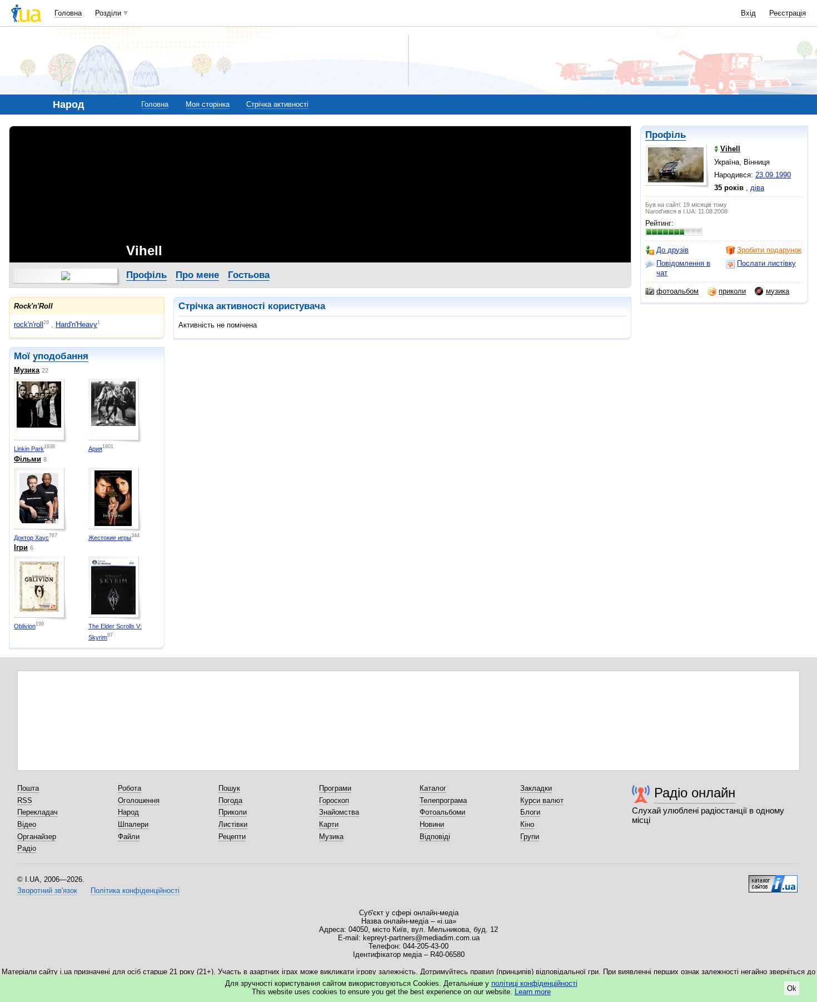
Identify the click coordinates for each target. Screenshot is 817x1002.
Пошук (229, 788)
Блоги (530, 812)
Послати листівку (766, 263)
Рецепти (232, 836)
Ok (791, 988)
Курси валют (542, 800)
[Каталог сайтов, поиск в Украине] (773, 879)
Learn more (533, 992)
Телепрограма (443, 800)
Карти (328, 824)
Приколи (232, 812)
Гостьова (249, 275)
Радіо (26, 848)
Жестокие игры (109, 537)
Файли (129, 836)
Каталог (433, 788)
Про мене (197, 275)
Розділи (108, 13)
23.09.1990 (773, 175)
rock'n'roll (28, 324)
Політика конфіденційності (135, 890)
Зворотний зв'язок (47, 890)
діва (757, 187)
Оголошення (139, 800)
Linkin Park (29, 448)
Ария (95, 448)
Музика (26, 370)
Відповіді (435, 836)
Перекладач (37, 812)
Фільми (27, 459)
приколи (732, 291)
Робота (129, 788)
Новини (432, 824)
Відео (26, 824)
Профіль (665, 135)
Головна (68, 13)
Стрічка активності (277, 104)
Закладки (536, 788)
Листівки (232, 824)
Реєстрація (787, 13)
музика (777, 291)
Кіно (527, 824)
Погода (230, 800)
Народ (128, 812)
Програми (335, 788)
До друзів (672, 250)
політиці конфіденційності (534, 983)
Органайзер (36, 836)
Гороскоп (334, 800)
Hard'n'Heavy (76, 324)
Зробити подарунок (769, 250)
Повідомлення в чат (683, 267)
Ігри (21, 547)
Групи (529, 836)
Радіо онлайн (694, 792)
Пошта (28, 788)
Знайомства (339, 812)
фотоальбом (677, 291)
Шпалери (133, 824)
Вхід (748, 13)
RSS (24, 800)
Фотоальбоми (442, 812)
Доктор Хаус (31, 537)
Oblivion (25, 626)
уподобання (60, 356)
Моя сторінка (208, 104)
